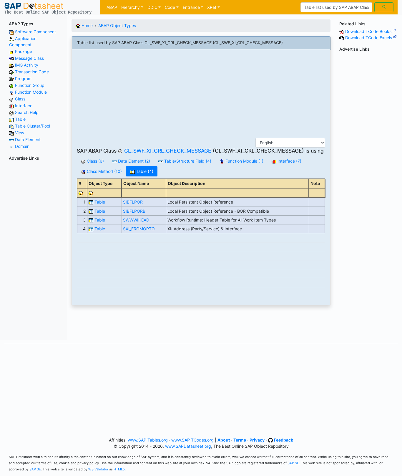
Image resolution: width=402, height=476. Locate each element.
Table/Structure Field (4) (187, 160)
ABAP (112, 7)
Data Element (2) (133, 160)
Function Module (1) (243, 160)
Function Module (31, 92)
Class (20, 98)
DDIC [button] (152, 7)
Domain (22, 146)
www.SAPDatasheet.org (188, 446)
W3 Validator (98, 469)
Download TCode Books (369, 31)
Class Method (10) (104, 171)
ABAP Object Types (117, 25)
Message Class (29, 58)
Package (23, 51)
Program (23, 78)
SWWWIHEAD (136, 219)
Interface (23, 105)
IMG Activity (26, 64)
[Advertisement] (33, 251)
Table (20, 119)
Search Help (27, 112)
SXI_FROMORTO (139, 228)
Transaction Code (32, 71)
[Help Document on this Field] (81, 192)
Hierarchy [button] (130, 7)
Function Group (29, 85)
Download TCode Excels (369, 37)
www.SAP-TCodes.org (192, 439)
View (19, 132)
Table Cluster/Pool (32, 125)
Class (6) (95, 160)
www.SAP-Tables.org (148, 439)
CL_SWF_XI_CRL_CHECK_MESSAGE (167, 151)
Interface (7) (288, 160)
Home (86, 25)
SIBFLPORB (134, 211)
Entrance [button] (191, 7)
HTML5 (119, 469)
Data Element (28, 139)
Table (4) (144, 171)
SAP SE (293, 463)
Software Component (35, 31)
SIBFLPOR (133, 201)
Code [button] (170, 7)
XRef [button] (211, 7)
